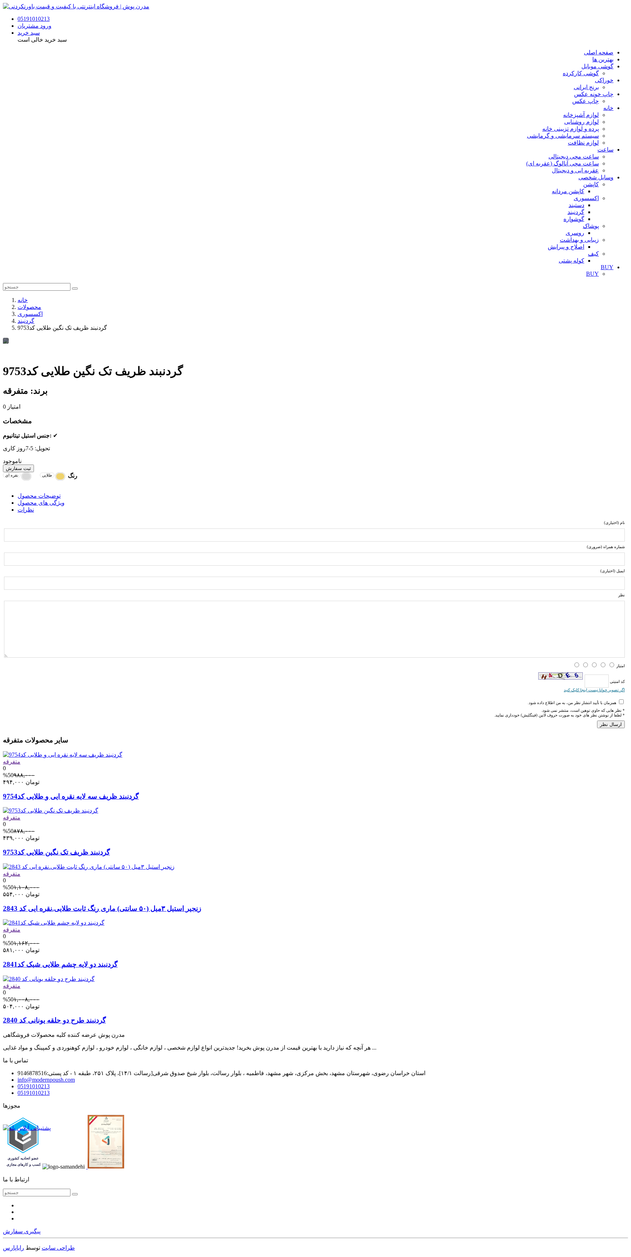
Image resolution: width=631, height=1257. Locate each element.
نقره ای (11, 475)
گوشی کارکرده (581, 73)
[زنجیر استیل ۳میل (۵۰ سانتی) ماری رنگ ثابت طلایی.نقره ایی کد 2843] (89, 867)
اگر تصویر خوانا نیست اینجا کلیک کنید (594, 690)
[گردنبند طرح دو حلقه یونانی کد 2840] (49, 979)
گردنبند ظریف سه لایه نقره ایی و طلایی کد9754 (71, 796)
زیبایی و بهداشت (579, 240)
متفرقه (11, 762)
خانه (608, 108)
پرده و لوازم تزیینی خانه (570, 129)
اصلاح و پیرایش (566, 247)
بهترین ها (602, 59)
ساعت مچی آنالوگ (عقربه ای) (562, 163)
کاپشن (591, 184)
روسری (575, 233)
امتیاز (620, 666)
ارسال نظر (611, 724)
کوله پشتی (571, 260)
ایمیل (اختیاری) (612, 571)
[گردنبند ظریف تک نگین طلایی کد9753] (50, 810)
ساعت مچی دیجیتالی (573, 156)
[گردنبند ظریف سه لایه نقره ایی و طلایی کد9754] (62, 755)
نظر (621, 595)
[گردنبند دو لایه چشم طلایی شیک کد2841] (53, 923)
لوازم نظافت (583, 143)
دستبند (576, 205)
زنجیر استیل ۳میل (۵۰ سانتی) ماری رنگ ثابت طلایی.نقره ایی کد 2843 (102, 908)
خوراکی (604, 80)
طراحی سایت (58, 1248)
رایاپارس (13, 1248)
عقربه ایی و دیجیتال (575, 170)
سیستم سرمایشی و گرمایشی (563, 136)
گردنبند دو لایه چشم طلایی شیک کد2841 (60, 964)
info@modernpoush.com (46, 1080)
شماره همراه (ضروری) (606, 547)
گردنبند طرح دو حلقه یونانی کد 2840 (54, 1020)
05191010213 (34, 19)
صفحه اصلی (598, 52)
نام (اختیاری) (614, 522)
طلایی (47, 475)
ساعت (605, 149)
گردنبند (575, 212)
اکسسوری (586, 198)
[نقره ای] (26, 476)
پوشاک (591, 226)
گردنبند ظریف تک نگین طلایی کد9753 (56, 852)
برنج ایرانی (586, 87)
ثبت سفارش (18, 468)
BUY (607, 267)
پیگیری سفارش (22, 1231)
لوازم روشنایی (581, 122)
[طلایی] (60, 476)
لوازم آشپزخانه (581, 115)
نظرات (26, 510)
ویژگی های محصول (41, 503)
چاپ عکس (585, 101)
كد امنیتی (617, 681)
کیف (593, 254)
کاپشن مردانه (568, 191)
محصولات (29, 307)
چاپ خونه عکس (593, 94)
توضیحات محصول (39, 496)
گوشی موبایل (597, 66)
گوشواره (573, 219)
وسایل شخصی (595, 177)
